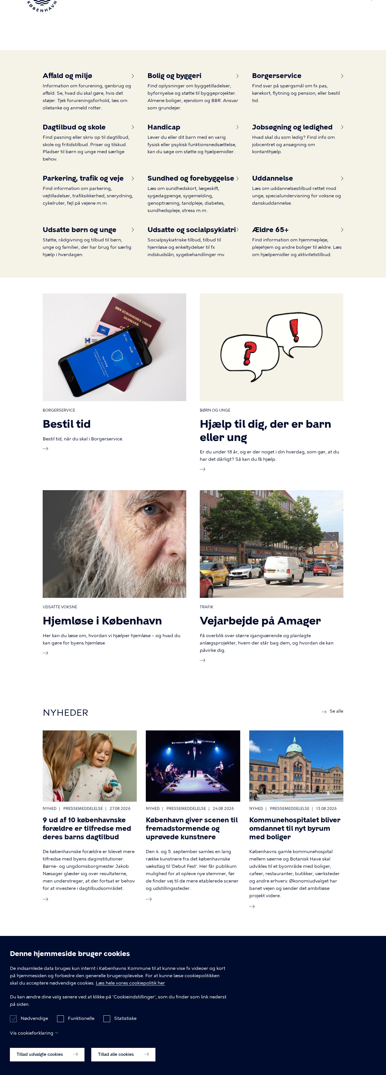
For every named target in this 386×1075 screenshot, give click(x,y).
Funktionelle (81, 1018)
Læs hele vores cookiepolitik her (130, 983)
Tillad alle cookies (116, 1054)
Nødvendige (34, 1018)
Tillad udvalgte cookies (40, 1054)
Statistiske (125, 1018)
